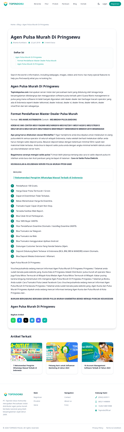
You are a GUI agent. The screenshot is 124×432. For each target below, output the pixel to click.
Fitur (47, 4)
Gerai (36, 405)
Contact (67, 397)
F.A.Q (66, 405)
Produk (55, 4)
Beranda (37, 4)
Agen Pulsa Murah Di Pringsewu (29, 57)
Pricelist (37, 401)
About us (68, 401)
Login (105, 4)
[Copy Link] (44, 320)
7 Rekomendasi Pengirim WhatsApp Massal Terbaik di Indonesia (48, 177)
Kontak (83, 4)
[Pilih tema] (99, 4)
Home (13, 24)
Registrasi (115, 4)
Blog (75, 4)
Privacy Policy (97, 428)
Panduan (65, 4)
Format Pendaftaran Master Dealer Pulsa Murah (36, 60)
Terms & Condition (113, 428)
